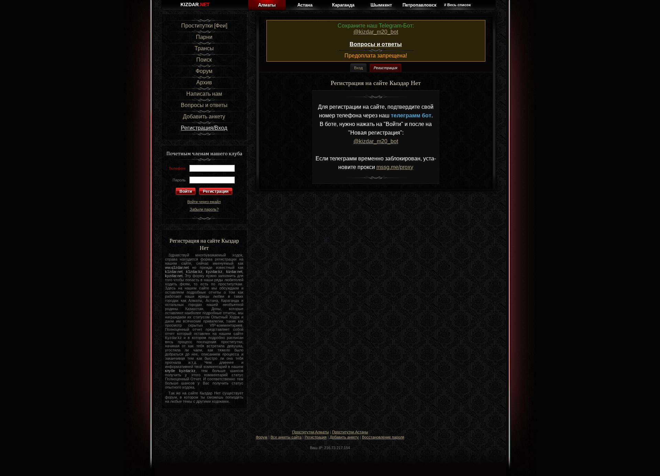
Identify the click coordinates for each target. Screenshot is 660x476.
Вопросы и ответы (204, 105)
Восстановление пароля (383, 437)
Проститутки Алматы (310, 432)
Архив (204, 82)
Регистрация (216, 191)
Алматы (267, 5)
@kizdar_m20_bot (375, 32)
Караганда (343, 5)
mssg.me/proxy (394, 167)
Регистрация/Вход (204, 128)
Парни (204, 37)
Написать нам (204, 94)
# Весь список (457, 5)
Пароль (179, 180)
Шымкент (381, 5)
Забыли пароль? (204, 209)
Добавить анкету (204, 116)
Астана (304, 5)
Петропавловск (420, 5)
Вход (358, 67)
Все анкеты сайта (286, 437)
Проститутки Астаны (350, 432)
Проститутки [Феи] (204, 26)
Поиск (204, 60)
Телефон (177, 168)
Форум (204, 71)
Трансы (204, 48)
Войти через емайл (204, 202)
